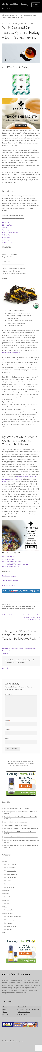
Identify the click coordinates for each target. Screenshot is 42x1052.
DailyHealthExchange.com (11, 353)
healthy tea (31, 606)
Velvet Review (9, 615)
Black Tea (5, 222)
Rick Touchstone (24, 24)
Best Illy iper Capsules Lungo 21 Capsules (16, 808)
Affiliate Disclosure (24, 1012)
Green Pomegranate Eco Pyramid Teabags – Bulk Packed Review (31, 617)
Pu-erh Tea (6, 237)
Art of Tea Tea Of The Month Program (15, 564)
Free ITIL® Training (8, 585)
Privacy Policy (22, 1007)
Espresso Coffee (11, 871)
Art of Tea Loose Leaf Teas (11, 566)
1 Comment (34, 24)
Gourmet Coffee (11, 877)
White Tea (5, 240)
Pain (5, 907)
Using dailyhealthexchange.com (28, 1009)
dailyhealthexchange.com (14, 6)
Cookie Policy (22, 1014)
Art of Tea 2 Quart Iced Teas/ (11, 562)
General (6, 890)
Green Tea (5, 230)
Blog (4, 1009)
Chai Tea (5, 227)
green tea (25, 606)
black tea (14, 606)
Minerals (9, 929)
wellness (31, 608)
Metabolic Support (12, 926)
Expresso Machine (12, 874)
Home (6, 15)
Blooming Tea (7, 225)
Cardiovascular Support (14, 916)
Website (7, 739)
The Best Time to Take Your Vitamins (15, 825)
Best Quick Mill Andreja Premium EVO (15, 822)
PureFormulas (8, 913)
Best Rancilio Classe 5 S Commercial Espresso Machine (21, 837)
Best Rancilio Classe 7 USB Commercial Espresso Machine (21, 828)
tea (27, 608)
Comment (9, 694)
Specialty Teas (7, 242)
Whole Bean (10, 887)
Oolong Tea (6, 235)
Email (7, 730)
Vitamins (7, 933)
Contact (6, 1014)
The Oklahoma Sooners (10, 581)
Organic (11, 15)
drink (19, 606)
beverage (8, 606)
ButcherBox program (9, 576)
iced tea (11, 608)
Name (7, 721)
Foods (8, 897)
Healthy (6, 894)
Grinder (9, 881)
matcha (17, 608)
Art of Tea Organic (8, 557)
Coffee (6, 861)
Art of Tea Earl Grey (8, 559)
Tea (16, 15)
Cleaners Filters (11, 868)
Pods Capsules (11, 884)
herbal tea (5, 608)
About (5, 1012)
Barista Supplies (12, 864)
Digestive (9, 923)
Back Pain (10, 910)
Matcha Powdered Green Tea (11, 232)
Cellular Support (12, 920)
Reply (4, 668)
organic (22, 608)
